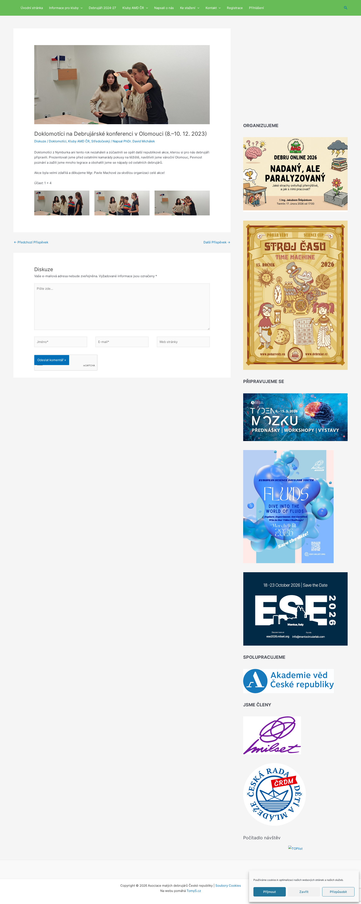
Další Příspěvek (216, 242)
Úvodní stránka (32, 8)
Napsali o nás (164, 8)
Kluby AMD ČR (133, 8)
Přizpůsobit (338, 892)
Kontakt (211, 8)
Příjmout (269, 892)
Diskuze (40, 141)
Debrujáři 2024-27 (102, 8)
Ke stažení (187, 8)
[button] (81, 8)
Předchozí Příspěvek (31, 242)
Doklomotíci (57, 141)
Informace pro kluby (64, 8)
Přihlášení (256, 8)
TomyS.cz (194, 891)
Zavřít (304, 892)
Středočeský (100, 141)
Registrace (235, 8)
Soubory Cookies (228, 886)
